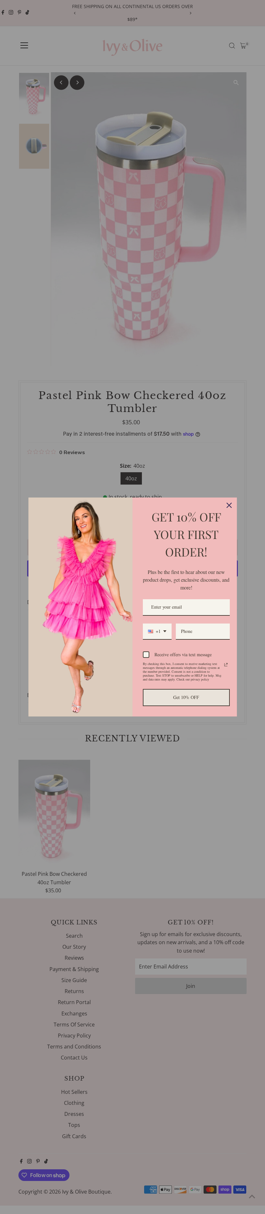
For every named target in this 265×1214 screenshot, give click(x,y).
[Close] (229, 505)
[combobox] (157, 632)
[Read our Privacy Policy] (226, 665)
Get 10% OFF (186, 697)
